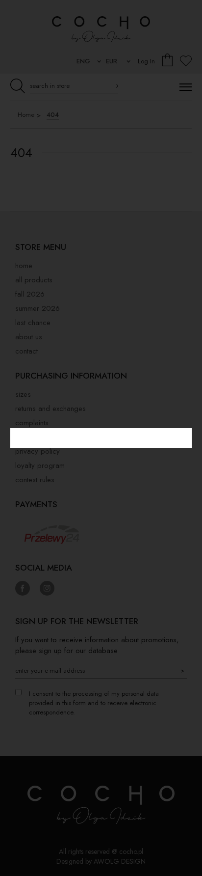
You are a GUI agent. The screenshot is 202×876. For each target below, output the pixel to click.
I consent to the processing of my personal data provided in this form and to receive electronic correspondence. (94, 703)
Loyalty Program (40, 465)
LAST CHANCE (32, 322)
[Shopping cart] (167, 61)
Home (26, 114)
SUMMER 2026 (37, 308)
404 (53, 114)
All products (33, 279)
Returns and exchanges (50, 408)
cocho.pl (131, 851)
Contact (26, 351)
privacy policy (37, 451)
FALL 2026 (30, 294)
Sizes (23, 394)
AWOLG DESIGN (120, 861)
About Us (28, 336)
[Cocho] (101, 29)
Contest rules (34, 479)
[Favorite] (186, 61)
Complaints (32, 422)
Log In (146, 61)
